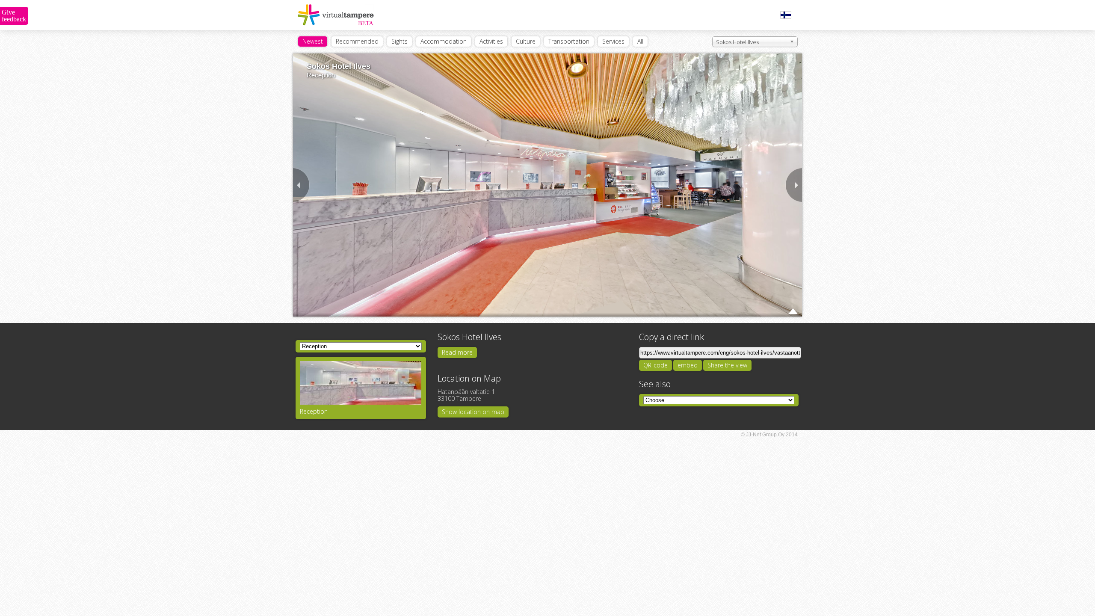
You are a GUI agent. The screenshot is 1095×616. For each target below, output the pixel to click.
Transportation (568, 41)
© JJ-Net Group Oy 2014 (769, 435)
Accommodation (443, 41)
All (640, 41)
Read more (457, 352)
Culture (526, 41)
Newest (312, 41)
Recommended (357, 41)
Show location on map (473, 412)
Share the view (727, 365)
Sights (399, 41)
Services (613, 41)
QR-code (655, 365)
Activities (491, 41)
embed (688, 365)
